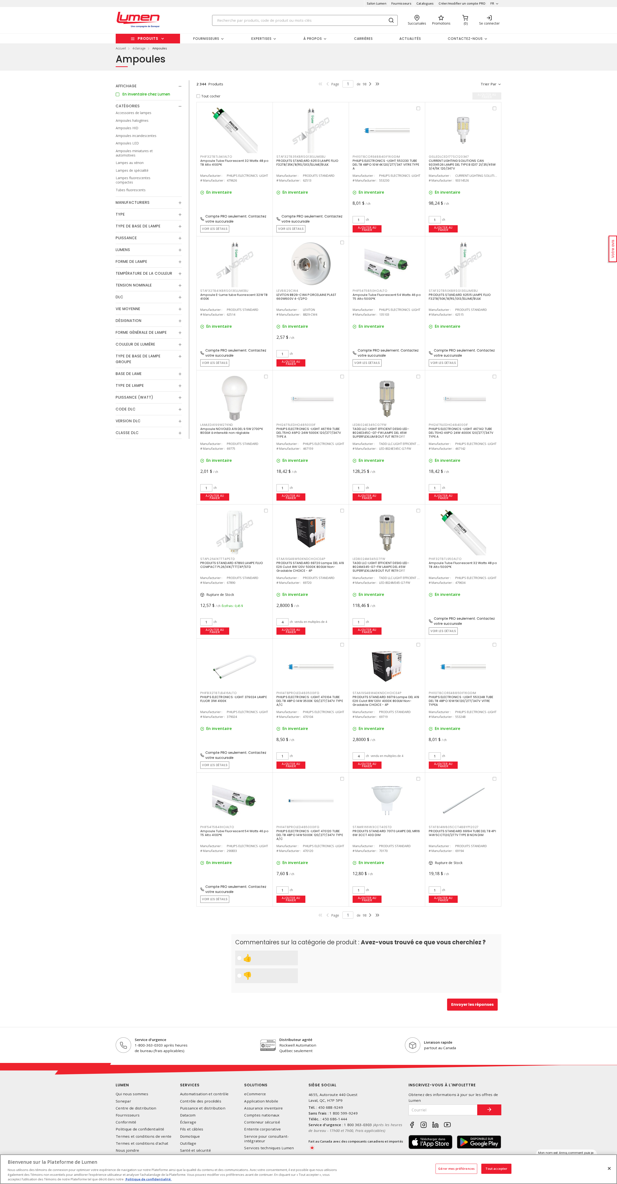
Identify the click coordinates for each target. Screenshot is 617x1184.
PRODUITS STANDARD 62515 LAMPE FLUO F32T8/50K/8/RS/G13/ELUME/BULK (460, 297)
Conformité (126, 1122)
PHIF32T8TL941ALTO (216, 157)
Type (120, 214)
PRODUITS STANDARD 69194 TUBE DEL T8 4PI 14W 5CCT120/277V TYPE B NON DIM (462, 833)
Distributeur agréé (295, 1039)
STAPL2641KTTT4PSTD (217, 559)
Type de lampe (130, 385)
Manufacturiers (133, 202)
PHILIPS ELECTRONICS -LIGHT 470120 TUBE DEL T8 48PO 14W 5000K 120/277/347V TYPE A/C (309, 835)
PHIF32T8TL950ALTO (445, 559)
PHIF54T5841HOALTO (217, 827)
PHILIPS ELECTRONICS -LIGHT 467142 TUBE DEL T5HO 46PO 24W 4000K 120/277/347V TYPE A (461, 433)
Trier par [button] (488, 84)
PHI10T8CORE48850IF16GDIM (452, 693)
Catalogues (425, 3)
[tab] (149, 86)
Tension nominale (134, 285)
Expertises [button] (261, 38)
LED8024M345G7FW (369, 559)
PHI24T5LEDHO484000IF (448, 425)
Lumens (123, 249)
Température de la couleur (144, 273)
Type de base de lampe (138, 226)
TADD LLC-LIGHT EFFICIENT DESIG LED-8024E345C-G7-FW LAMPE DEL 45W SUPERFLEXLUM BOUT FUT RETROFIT (381, 433)
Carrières (363, 38)
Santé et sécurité (195, 1150)
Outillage (188, 1143)
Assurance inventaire (263, 1108)
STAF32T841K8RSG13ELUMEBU (224, 291)
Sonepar (123, 1101)
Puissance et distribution (202, 1108)
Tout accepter (496, 1168)
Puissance (126, 237)
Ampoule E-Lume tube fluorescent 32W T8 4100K (234, 297)
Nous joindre (127, 1150)
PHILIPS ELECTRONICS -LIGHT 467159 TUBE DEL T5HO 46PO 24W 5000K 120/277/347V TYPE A (308, 433)
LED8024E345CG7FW (370, 425)
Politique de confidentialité (140, 1129)
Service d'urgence (150, 1039)
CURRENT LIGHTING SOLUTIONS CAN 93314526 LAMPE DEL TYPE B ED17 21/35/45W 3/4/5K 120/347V (462, 164)
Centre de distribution (136, 1108)
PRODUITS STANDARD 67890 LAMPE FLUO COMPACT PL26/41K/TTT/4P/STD (231, 565)
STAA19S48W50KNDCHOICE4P (300, 559)
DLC (119, 296)
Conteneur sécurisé (262, 1122)
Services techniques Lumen (269, 1148)
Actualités (410, 38)
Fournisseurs (401, 3)
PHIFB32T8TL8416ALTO (218, 693)
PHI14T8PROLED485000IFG (298, 827)
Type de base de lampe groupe (138, 359)
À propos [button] (312, 38)
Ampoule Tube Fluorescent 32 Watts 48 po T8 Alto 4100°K (234, 163)
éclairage (139, 48)
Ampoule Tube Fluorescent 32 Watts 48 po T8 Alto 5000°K (463, 565)
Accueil (121, 48)
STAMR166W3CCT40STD (372, 827)
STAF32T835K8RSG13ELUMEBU (301, 157)
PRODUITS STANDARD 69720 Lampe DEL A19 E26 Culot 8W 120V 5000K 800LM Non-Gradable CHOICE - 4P (310, 567)
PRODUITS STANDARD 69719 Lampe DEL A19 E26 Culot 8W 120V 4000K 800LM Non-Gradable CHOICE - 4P (386, 701)
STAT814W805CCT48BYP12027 (454, 827)
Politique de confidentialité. (148, 1179)
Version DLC (128, 420)
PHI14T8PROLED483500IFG (298, 693)
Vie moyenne (128, 308)
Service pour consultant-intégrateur (266, 1138)
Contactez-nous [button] (465, 38)
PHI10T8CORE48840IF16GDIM (376, 157)
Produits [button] (148, 38)
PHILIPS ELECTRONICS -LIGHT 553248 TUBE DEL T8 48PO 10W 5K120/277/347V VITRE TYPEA (461, 701)
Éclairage (188, 1122)
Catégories (128, 106)
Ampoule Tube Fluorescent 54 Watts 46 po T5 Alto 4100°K (234, 833)
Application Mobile (261, 1101)
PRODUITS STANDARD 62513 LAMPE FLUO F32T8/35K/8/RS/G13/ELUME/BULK (307, 163)
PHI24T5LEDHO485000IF (296, 425)
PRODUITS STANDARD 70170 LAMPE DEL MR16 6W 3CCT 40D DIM (386, 833)
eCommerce (255, 1094)
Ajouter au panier (367, 228)
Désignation (128, 320)
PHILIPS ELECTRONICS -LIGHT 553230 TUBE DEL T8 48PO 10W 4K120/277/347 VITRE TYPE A (386, 164)
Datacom (188, 1115)
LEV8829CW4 (287, 291)
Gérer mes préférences (456, 1168)
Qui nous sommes (132, 1094)
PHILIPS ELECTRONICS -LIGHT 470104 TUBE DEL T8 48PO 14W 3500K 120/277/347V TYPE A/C (309, 701)
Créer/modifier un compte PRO (462, 3)
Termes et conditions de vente (143, 1136)
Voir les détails (215, 229)
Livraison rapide (438, 1042)
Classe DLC (127, 432)
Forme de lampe (131, 261)
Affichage (126, 85)
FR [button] (492, 3)
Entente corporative (262, 1129)
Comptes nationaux (261, 1115)
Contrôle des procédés (200, 1101)
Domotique (190, 1136)
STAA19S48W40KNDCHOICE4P (377, 693)
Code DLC (126, 409)
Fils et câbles (191, 1129)
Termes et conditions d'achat (142, 1143)
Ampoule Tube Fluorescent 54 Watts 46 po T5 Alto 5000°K (387, 297)
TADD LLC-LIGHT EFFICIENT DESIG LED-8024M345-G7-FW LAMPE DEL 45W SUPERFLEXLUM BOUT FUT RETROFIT (381, 567)
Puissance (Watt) (134, 397)
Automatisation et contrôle (204, 1094)
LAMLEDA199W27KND (216, 425)
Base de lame (129, 373)
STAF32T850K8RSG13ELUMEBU (453, 291)
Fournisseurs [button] (206, 38)
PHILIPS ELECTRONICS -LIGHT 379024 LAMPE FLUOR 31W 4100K (233, 699)
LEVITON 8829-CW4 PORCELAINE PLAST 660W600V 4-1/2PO (306, 297)
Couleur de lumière (135, 344)
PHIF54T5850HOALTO (370, 291)
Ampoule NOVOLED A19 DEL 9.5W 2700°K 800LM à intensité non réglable (231, 431)
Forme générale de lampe (141, 332)
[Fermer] (609, 1168)
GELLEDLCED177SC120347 (449, 157)
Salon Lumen (376, 3)
